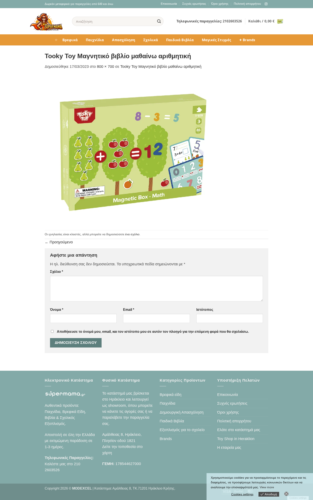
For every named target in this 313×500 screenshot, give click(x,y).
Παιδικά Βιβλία (180, 39)
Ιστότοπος (204, 309)
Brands (166, 439)
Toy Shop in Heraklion (235, 439)
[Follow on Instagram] (266, 4)
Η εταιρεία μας (229, 447)
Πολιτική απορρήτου (247, 3)
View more (267, 487)
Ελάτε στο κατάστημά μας (238, 430)
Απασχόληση (123, 39)
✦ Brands (247, 39)
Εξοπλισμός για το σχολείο (182, 430)
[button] (265, 21)
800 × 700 (105, 66)
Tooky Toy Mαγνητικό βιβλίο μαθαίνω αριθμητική (160, 66)
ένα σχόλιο (132, 234)
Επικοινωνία (169, 3)
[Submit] (159, 21)
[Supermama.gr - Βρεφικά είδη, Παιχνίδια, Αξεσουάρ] (48, 21)
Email (128, 309)
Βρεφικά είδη (170, 394)
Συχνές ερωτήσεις (194, 3)
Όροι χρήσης (219, 3)
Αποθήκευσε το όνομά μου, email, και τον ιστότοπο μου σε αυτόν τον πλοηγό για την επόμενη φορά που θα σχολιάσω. (153, 331)
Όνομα (56, 309)
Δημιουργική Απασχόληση (182, 412)
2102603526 (232, 21)
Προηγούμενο (59, 242)
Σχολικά (150, 39)
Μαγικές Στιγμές (216, 39)
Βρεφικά (70, 39)
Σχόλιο (56, 271)
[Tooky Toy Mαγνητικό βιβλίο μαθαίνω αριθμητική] (130, 149)
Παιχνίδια (95, 39)
